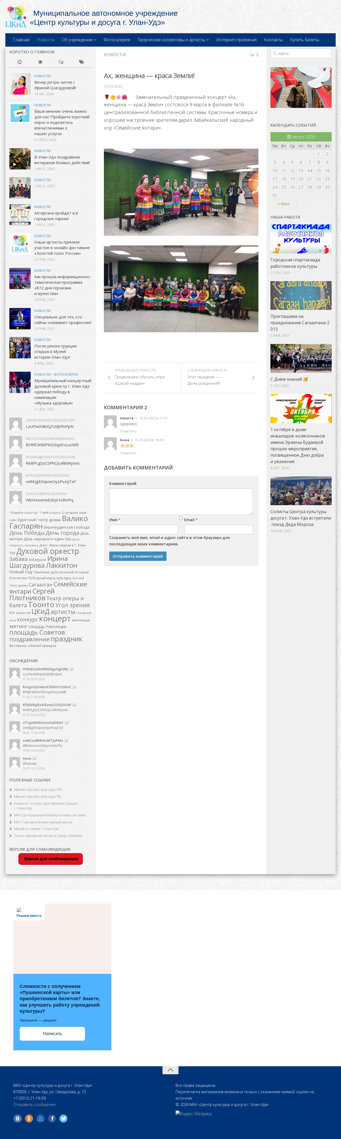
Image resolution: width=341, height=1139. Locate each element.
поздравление (29, 639)
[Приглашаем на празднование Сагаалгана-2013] (301, 295)
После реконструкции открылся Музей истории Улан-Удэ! (55, 351)
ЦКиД (41, 611)
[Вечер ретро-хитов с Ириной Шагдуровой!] (20, 84)
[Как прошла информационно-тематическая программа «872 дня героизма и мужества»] (20, 278)
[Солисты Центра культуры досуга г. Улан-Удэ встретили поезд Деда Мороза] (301, 490)
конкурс (27, 619)
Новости (45, 40)
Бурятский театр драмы (39, 519)
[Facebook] (52, 1118)
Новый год (20, 572)
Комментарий (122, 483)
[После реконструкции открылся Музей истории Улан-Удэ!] (20, 347)
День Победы (26, 532)
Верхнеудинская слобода (67, 527)
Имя (114, 519)
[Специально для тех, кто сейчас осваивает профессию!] (20, 318)
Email (191, 519)
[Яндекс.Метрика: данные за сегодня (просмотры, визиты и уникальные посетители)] (194, 1113)
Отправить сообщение (34, 1104)
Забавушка (37, 559)
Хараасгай (23, 613)
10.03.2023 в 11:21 (153, 418)
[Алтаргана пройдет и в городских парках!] (20, 214)
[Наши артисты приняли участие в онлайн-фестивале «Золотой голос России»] (20, 243)
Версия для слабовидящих (50, 858)
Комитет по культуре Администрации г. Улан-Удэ (46, 806)
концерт (55, 618)
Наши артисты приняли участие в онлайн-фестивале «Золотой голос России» (62, 247)
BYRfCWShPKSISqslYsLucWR (52, 444)
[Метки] (81, 62)
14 (309, 170)
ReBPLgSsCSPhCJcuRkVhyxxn (52, 463)
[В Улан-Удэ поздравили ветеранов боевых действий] (20, 158)
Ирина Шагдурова (38, 562)
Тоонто (41, 604)
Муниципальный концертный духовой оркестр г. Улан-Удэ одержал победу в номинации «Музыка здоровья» (62, 392)
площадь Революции (47, 626)
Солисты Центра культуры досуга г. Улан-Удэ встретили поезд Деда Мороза (300, 518)
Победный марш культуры (49, 578)
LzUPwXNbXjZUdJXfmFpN (50, 426)
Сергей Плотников (32, 594)
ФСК (12, 613)
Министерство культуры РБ (37, 796)
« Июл (283, 203)
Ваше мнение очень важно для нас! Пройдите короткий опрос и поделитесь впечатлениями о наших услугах (62, 122)
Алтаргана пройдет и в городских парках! (56, 215)
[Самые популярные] (40, 62)
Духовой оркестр (47, 551)
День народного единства (47, 538)
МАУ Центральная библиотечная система (49, 815)
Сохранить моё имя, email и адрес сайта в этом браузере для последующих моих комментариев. (169, 540)
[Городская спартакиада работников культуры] (301, 238)
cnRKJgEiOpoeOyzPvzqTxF (51, 481)
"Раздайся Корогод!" (24, 512)
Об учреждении (77, 40)
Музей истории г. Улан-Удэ (36, 828)
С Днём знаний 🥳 (289, 379)
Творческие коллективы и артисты (171, 40)
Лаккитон (62, 565)
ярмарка (49, 645)
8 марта (55, 512)
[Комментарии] (61, 62)
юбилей (34, 645)
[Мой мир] (40, 1118)
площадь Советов (37, 632)
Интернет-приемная (236, 40)
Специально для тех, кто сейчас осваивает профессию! (62, 319)
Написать (52, 1033)
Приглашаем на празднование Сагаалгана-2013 (300, 322)
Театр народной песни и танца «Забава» (48, 835)
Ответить (128, 431)
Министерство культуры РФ (38, 789)
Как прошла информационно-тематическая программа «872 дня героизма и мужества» (62, 285)
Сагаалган (40, 584)
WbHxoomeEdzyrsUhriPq (49, 499)
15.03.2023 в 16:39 (148, 439)
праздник (66, 638)
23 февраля (70, 512)
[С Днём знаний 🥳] (301, 358)
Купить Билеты (304, 40)
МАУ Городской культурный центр (43, 822)
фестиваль (18, 645)
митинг (18, 626)
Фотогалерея (117, 40)
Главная (21, 40)
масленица (81, 620)
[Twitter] (63, 1118)
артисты (63, 611)
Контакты (273, 40)
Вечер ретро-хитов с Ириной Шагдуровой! (55, 84)
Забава (18, 558)
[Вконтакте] (17, 1118)
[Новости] (19, 62)
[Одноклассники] (29, 1118)
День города (62, 532)
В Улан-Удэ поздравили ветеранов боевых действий (62, 159)
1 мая (44, 512)
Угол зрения (72, 605)
